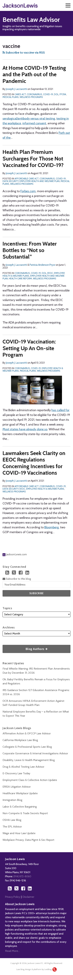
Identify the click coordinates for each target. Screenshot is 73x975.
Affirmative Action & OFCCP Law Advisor (27, 733)
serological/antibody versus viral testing (29, 118)
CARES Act (20, 94)
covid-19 (48, 94)
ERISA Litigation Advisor (17, 786)
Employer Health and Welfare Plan (40, 181)
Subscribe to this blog (18, 578)
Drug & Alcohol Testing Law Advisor (23, 766)
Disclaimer (28, 896)
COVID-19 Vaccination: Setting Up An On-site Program (29, 348)
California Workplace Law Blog (20, 740)
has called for (60, 410)
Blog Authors (24, 648)
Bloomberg (51, 527)
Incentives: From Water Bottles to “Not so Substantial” (30, 250)
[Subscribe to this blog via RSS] (7, 572)
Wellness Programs (31, 97)
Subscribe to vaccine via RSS (25, 52)
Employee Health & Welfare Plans (45, 488)
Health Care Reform (20, 278)
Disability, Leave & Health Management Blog (29, 760)
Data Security (11, 181)
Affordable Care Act (27, 178)
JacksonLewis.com (16, 554)
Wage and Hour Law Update (19, 833)
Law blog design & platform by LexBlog (34, 969)
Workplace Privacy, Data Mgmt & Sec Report (28, 839)
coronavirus (34, 94)
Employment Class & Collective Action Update (30, 780)
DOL (56, 94)
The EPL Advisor (12, 826)
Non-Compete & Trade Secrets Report (25, 813)
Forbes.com (28, 191)
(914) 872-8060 (22, 876)
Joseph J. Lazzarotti (16, 89)
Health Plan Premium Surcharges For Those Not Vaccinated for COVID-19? (33, 158)
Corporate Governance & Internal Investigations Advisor (35, 753)
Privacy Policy (12, 896)
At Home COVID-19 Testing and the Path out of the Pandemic (34, 74)
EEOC (50, 273)
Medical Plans (11, 97)
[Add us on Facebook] (21, 572)
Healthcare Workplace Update (20, 793)
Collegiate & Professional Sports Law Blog (27, 746)
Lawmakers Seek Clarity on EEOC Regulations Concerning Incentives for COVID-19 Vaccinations (34, 463)
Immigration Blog (12, 800)
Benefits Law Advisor (31, 19)
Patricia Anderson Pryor (42, 264)
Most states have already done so (25, 429)
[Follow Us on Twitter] (14, 572)
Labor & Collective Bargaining (20, 806)
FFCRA (63, 94)
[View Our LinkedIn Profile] (27, 572)
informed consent (34, 123)
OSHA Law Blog (12, 820)
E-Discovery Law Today (16, 773)
